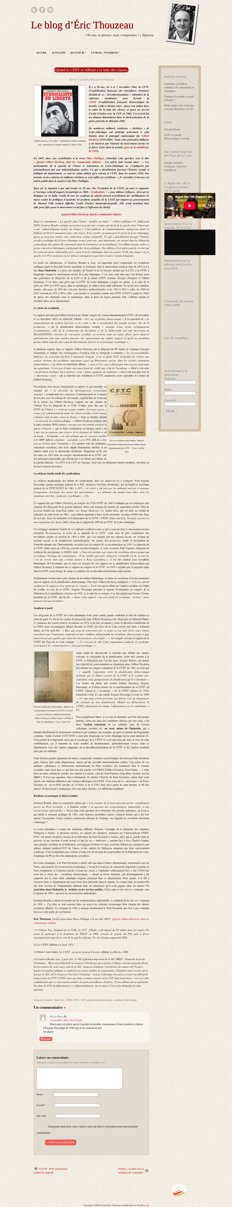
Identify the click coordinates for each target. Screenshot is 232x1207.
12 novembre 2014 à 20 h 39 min (66, 1020)
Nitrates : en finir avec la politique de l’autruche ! (131, 1170)
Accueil (41, 52)
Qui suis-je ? (78, 52)
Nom (40, 1094)
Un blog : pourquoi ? (105, 52)
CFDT (92, 102)
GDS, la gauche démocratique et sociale (176, 136)
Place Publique (95, 158)
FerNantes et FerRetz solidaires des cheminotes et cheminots (179, 87)
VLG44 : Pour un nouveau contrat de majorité (50, 1170)
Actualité (58, 52)
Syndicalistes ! (99, 192)
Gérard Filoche (172, 129)
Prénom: (170, 378)
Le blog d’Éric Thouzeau (82, 25)
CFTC (76, 1000)
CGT (83, 1000)
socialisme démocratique (125, 1000)
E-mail (41, 1105)
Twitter (34, 10)
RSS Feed (50, 10)
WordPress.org (143, 1205)
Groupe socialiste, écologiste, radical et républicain (175, 166)
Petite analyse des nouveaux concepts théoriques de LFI (179, 107)
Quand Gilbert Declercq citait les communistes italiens (68, 162)
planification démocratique (99, 1000)
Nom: (168, 389)
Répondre (46, 1038)
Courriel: (170, 400)
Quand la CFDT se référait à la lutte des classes (91, 70)
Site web (41, 1115)
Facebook (42, 10)
